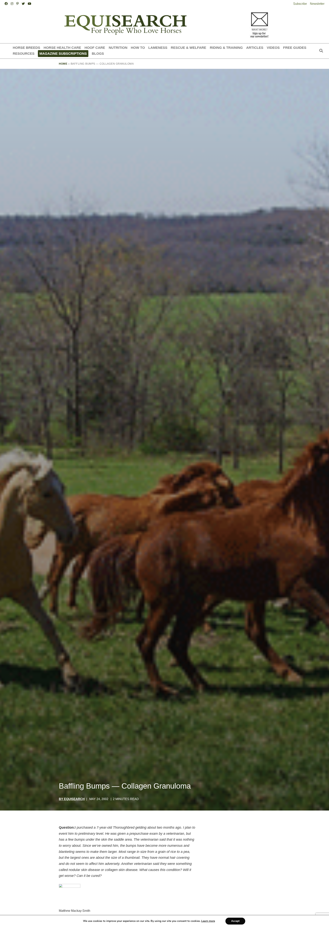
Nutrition (118, 48)
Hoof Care (95, 48)
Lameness (157, 48)
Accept (235, 921)
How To (138, 48)
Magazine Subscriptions (63, 53)
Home (63, 63)
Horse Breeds (26, 48)
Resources (23, 53)
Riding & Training (226, 48)
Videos (273, 48)
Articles (254, 48)
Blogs (98, 53)
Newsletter (317, 3)
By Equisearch (72, 799)
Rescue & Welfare (188, 48)
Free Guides (294, 48)
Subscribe (300, 3)
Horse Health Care (62, 48)
